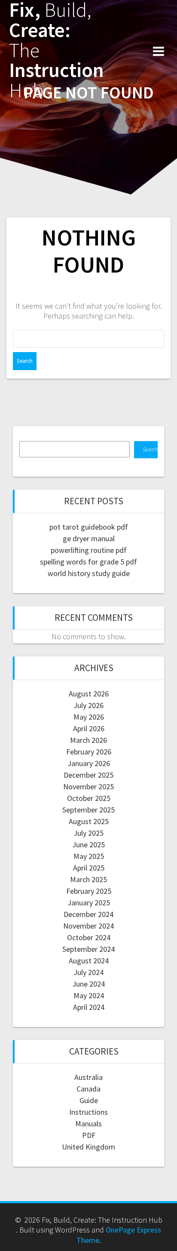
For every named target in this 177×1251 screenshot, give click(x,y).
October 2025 (88, 798)
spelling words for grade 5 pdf (88, 562)
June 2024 (88, 984)
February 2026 (88, 752)
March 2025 (88, 879)
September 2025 (88, 810)
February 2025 (88, 891)
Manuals (88, 1123)
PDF (88, 1135)
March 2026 (88, 740)
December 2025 (88, 775)
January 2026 (88, 763)
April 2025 (88, 868)
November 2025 (88, 786)
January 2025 (88, 903)
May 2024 (88, 995)
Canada (88, 1089)
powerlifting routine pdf (89, 550)
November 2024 (88, 926)
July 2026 (88, 705)
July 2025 (88, 833)
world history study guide (89, 573)
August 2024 (89, 961)
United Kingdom (88, 1147)
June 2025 (88, 844)
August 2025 (89, 821)
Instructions (88, 1112)
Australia (88, 1077)
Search (150, 449)
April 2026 (88, 728)
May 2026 (88, 717)
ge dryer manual (89, 538)
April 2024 (88, 1007)
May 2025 (88, 856)
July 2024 (88, 972)
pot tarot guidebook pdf (88, 527)
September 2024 (88, 949)
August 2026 (89, 694)
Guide (88, 1100)
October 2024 (88, 937)
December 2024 (88, 914)
